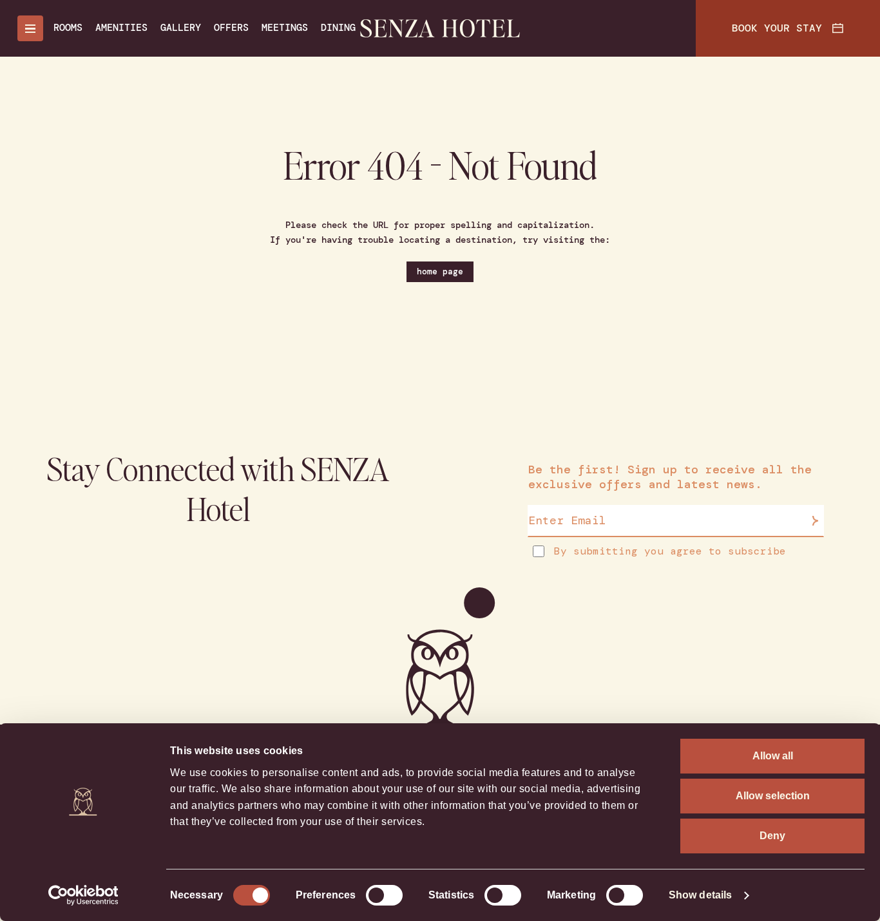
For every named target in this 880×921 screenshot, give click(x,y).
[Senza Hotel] (440, 28)
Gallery (180, 27)
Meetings (285, 27)
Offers (231, 27)
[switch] (384, 895)
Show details (700, 894)
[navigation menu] (30, 28)
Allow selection (773, 795)
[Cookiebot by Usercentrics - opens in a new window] (83, 895)
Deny (772, 835)
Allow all (772, 755)
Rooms (67, 27)
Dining (338, 27)
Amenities (121, 27)
